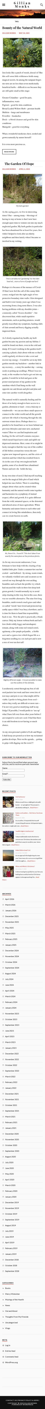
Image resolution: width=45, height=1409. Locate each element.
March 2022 (10, 1076)
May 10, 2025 (24, 33)
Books (8, 1288)
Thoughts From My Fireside (16, 1317)
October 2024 (11, 962)
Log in (7, 1345)
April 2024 (9, 991)
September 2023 (12, 1025)
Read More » (34, 807)
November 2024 (12, 956)
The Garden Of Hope (19, 164)
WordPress (28, 1405)
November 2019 (12, 1208)
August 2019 (10, 1225)
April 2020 (9, 1179)
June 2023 (9, 1031)
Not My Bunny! (20, 797)
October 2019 (11, 1214)
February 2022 (11, 1082)
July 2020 (9, 1162)
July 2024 (9, 979)
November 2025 (12, 922)
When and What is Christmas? (25, 866)
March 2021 (10, 1116)
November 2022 (12, 1059)
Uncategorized (11, 1322)
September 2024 (12, 968)
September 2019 (12, 1219)
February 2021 (11, 1122)
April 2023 (9, 1036)
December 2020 (12, 1134)
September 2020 (12, 1151)
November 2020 (12, 1139)
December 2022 (12, 1053)
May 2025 (9, 928)
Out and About (11, 1311)
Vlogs (7, 1328)
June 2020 (9, 1168)
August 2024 (10, 973)
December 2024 (12, 950)
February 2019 (11, 1248)
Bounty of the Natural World (22, 28)
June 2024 (9, 985)
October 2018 (11, 1265)
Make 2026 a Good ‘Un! (23, 850)
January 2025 (10, 945)
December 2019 (12, 1202)
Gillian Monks (22, 4)
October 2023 (11, 1019)
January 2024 (10, 1008)
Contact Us (11, 1400)
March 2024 (10, 996)
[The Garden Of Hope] (2, 162)
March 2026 (10, 905)
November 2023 (12, 1013)
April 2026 (9, 899)
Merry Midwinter (12, 1294)
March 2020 (10, 1185)
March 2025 (10, 933)
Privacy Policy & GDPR (28, 1400)
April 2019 (9, 1242)
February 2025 (11, 939)
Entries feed (10, 1351)
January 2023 (10, 1048)
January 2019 (10, 1254)
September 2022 (12, 1071)
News (7, 1305)
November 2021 (12, 1099)
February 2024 (11, 1002)
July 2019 (9, 1231)
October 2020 (11, 1145)
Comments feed (11, 1356)
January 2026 (10, 910)
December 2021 (12, 1094)
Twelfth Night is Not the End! (24, 831)
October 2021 (11, 1105)
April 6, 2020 (24, 169)
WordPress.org (11, 1362)
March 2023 (10, 1042)
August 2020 (10, 1156)
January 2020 (10, 1197)
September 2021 (12, 1111)
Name (4, 768)
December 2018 (12, 1259)
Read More (9, 152)
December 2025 (12, 916)
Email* (5, 773)
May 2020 (9, 1174)
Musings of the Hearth (14, 1299)
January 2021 (10, 1128)
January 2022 (10, 1088)
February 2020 (11, 1191)
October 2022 (11, 1065)
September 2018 (12, 1271)
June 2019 (9, 1237)
